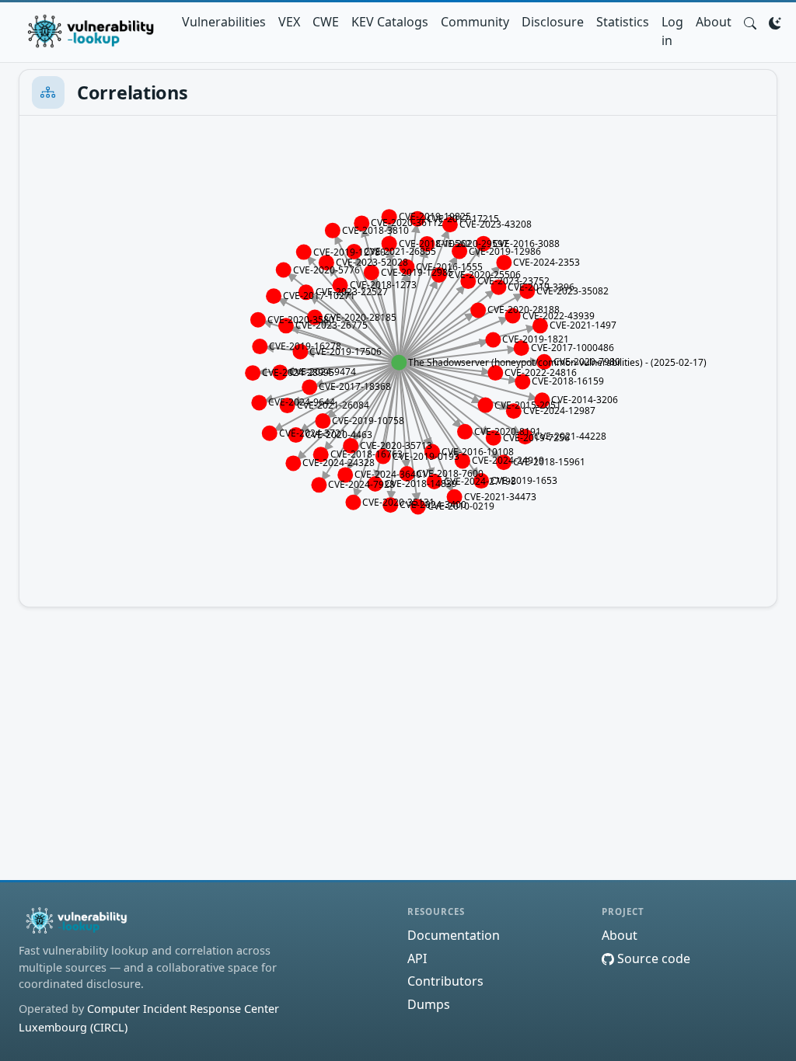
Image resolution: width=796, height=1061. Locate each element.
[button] (750, 21)
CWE (325, 21)
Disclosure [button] (553, 21)
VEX (289, 21)
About (713, 21)
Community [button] (475, 21)
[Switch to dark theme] (775, 21)
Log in (672, 31)
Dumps (428, 1004)
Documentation (453, 935)
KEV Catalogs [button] (389, 21)
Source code (652, 958)
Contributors (445, 981)
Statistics (622, 21)
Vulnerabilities (224, 21)
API (417, 958)
